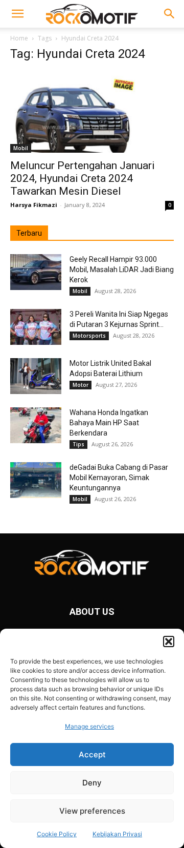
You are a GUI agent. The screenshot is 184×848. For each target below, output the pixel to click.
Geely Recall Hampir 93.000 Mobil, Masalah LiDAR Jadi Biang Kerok (122, 269)
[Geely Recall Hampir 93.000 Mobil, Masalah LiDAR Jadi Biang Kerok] (35, 272)
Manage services (89, 726)
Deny (92, 783)
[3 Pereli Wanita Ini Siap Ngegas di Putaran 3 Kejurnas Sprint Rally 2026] (35, 327)
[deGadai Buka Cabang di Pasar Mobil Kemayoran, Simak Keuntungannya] (35, 480)
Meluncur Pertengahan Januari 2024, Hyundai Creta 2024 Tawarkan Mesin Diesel (82, 178)
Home (19, 38)
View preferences (92, 811)
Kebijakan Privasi (117, 834)
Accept (92, 754)
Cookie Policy (57, 834)
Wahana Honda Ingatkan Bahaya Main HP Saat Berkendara (109, 422)
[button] (169, 641)
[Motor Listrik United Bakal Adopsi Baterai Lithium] (35, 376)
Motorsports (89, 335)
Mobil (20, 148)
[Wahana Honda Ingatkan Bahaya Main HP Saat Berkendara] (35, 425)
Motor (80, 384)
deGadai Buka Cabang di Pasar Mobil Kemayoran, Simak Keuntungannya (119, 477)
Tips (78, 444)
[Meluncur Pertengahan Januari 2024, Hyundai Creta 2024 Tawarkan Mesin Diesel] (92, 112)
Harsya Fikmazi (33, 205)
